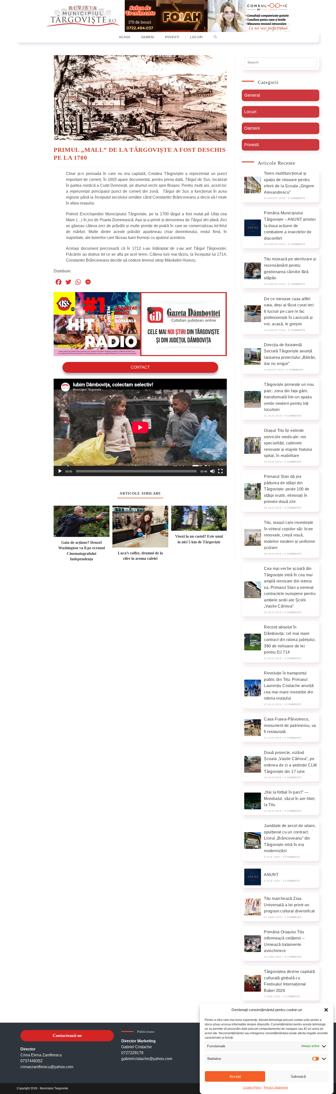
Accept (235, 1076)
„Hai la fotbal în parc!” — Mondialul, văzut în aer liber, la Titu (290, 798)
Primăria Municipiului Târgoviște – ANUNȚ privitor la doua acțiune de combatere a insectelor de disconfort (290, 225)
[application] (140, 427)
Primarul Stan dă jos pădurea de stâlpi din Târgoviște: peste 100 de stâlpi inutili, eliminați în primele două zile (286, 489)
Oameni (252, 128)
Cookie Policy (252, 1087)
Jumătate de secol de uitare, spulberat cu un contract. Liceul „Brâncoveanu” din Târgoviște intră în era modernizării (290, 838)
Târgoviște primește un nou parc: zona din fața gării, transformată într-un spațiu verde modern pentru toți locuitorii (289, 397)
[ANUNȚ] (252, 877)
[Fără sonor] (212, 471)
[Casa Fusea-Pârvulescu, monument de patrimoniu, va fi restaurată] (252, 727)
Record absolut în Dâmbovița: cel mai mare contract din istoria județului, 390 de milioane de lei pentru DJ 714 (290, 639)
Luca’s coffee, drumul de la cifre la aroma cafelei (140, 556)
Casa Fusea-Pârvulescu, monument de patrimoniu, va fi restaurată (290, 725)
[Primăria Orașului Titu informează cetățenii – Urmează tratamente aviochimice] (252, 943)
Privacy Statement (276, 1087)
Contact (140, 367)
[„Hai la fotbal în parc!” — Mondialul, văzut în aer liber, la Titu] (252, 801)
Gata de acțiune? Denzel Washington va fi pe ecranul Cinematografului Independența (81, 550)
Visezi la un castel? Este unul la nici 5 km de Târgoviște (199, 539)
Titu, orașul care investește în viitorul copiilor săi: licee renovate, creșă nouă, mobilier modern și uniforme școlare (289, 535)
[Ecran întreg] (220, 471)
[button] (326, 1009)
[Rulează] (60, 471)
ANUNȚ (271, 875)
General (252, 95)
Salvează (298, 1076)
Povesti (251, 144)
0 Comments (296, 198)
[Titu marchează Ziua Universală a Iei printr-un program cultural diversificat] (252, 907)
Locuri (250, 111)
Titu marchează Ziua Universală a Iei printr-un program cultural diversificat (289, 904)
